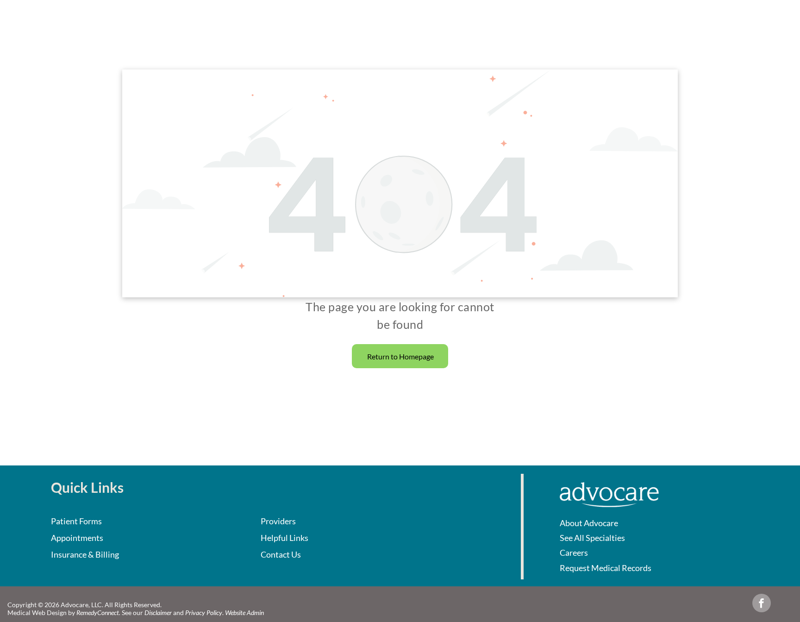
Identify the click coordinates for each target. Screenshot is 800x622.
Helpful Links (284, 538)
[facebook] (761, 604)
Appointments (77, 538)
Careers (574, 552)
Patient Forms (76, 521)
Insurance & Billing (85, 554)
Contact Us (281, 554)
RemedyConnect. (98, 612)
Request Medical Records (605, 568)
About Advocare (589, 523)
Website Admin (244, 612)
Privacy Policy (203, 612)
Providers (278, 521)
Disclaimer (158, 612)
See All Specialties (592, 538)
